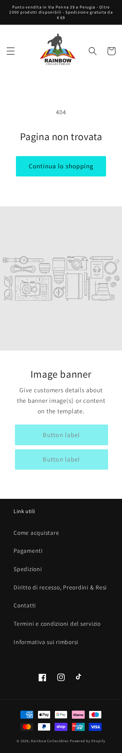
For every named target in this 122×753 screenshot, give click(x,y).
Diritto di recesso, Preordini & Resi (60, 587)
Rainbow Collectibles (49, 740)
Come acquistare (36, 532)
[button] (10, 51)
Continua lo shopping (61, 166)
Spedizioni (28, 569)
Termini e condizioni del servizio (57, 623)
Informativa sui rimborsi (46, 642)
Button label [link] (61, 435)
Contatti (25, 605)
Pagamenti (28, 550)
